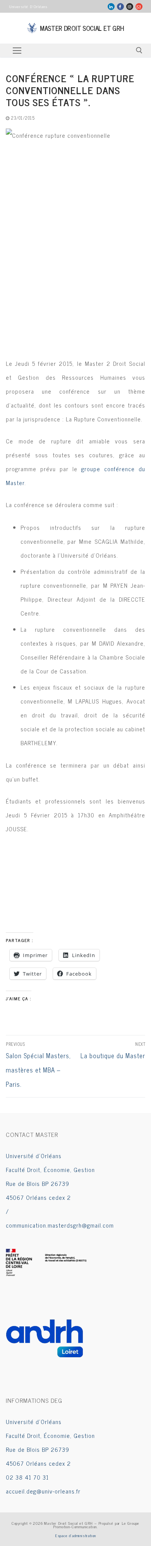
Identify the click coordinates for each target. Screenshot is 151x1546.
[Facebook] (120, 6)
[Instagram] (129, 6)
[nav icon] (17, 50)
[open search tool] (139, 50)
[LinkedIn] (111, 6)
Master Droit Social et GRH (82, 28)
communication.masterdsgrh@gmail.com (60, 1225)
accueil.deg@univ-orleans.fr (43, 1491)
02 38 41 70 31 (27, 1477)
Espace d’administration (75, 1535)
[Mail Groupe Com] (139, 6)
